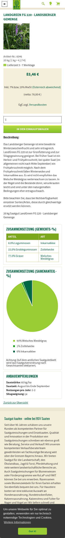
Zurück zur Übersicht (15, 402)
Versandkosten (38, 104)
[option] (16, 36)
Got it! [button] (32, 531)
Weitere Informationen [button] (17, 522)
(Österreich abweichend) (46, 87)
